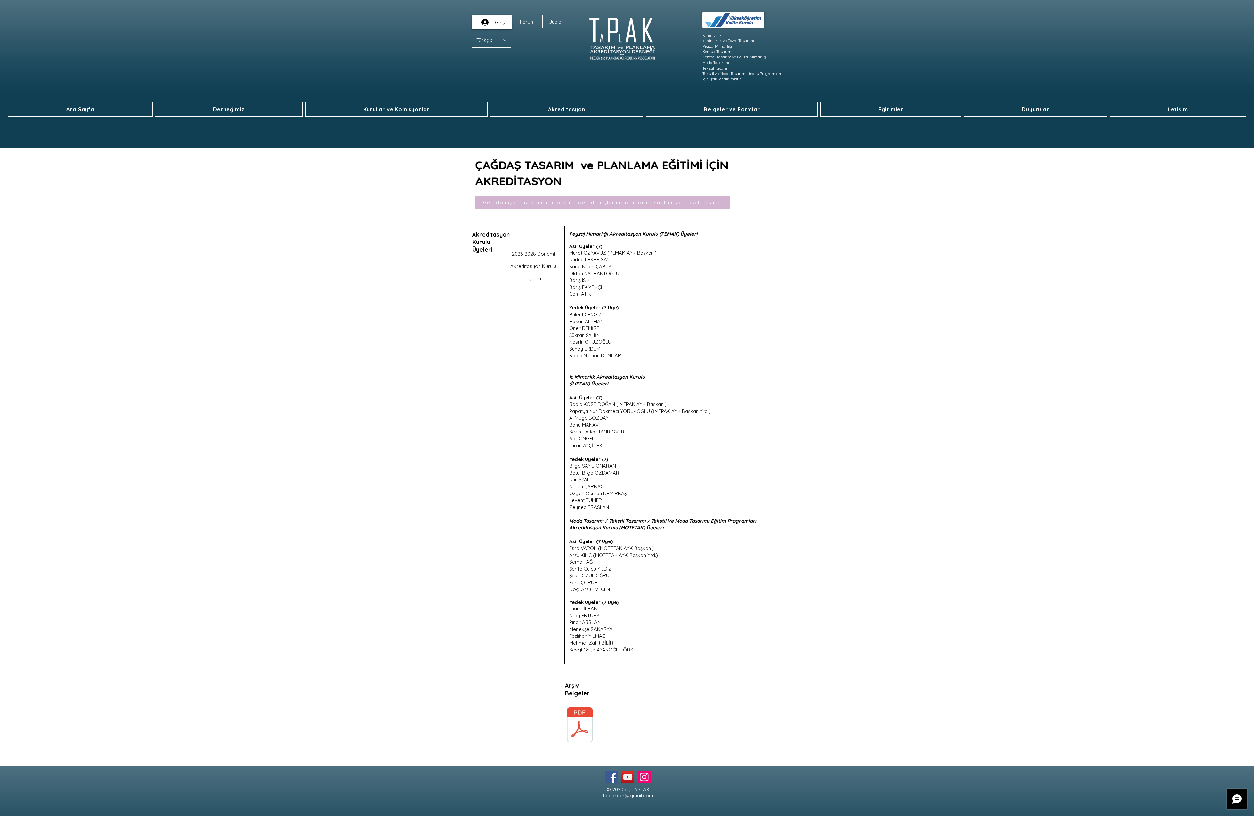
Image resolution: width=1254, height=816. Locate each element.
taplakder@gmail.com (628, 795)
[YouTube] (627, 777)
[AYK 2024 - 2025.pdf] (579, 725)
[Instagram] (644, 777)
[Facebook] (611, 777)
